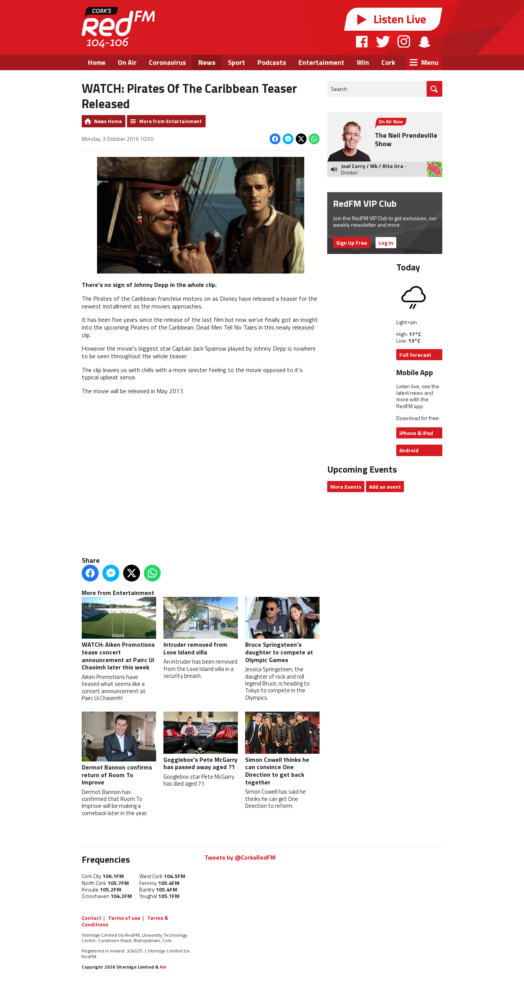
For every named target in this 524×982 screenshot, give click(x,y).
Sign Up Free (351, 243)
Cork (388, 62)
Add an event (385, 487)
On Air (127, 62)
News (207, 62)
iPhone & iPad (416, 433)
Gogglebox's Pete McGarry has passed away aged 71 (200, 763)
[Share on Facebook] (275, 138)
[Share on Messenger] (288, 138)
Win (363, 62)
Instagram (403, 41)
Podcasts (271, 62)
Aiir (163, 966)
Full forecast (415, 355)
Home (96, 62)
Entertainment (321, 62)
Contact (91, 918)
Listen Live (393, 19)
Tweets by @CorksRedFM (239, 857)
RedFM (118, 27)
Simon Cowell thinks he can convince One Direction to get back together (277, 770)
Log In (386, 243)
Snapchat (424, 41)
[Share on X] (301, 138)
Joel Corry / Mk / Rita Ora (372, 166)
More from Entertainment (170, 121)
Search (339, 89)
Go (434, 89)
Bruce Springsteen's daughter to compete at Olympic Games (279, 652)
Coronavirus (167, 62)
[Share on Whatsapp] (314, 138)
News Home (108, 121)
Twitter (383, 41)
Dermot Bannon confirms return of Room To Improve (117, 775)
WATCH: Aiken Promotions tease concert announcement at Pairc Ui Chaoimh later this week (118, 656)
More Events (345, 487)
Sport (236, 62)
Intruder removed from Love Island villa (195, 648)
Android (409, 450)
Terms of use (124, 918)
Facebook (362, 41)
